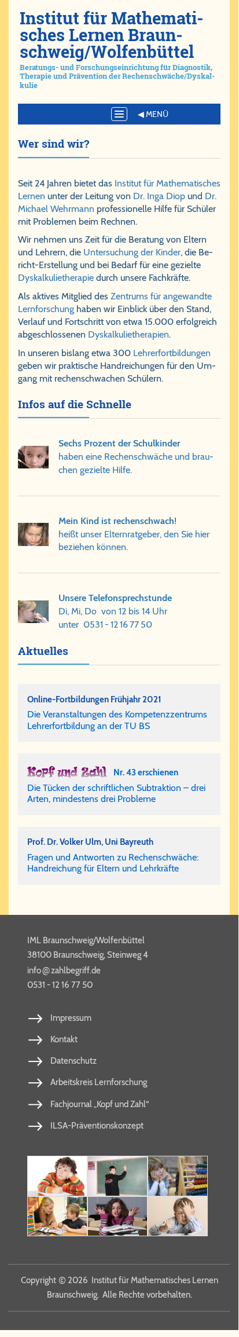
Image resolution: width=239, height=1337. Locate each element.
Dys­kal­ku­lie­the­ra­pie (56, 277)
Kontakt (64, 1039)
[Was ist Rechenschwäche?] (117, 1176)
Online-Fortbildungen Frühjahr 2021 (94, 699)
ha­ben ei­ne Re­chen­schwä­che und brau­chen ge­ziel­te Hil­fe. (136, 456)
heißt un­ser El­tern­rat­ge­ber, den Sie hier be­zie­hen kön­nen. (133, 534)
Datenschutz (73, 1061)
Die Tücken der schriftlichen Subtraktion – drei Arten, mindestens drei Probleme (116, 793)
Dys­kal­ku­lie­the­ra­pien (128, 334)
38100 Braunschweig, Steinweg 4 (87, 955)
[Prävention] (57, 1176)
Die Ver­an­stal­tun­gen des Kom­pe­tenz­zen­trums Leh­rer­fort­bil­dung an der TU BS (117, 720)
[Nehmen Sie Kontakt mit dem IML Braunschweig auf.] (33, 611)
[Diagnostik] (178, 1176)
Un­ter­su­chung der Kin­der (132, 252)
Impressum (70, 1018)
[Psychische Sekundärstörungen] (178, 1216)
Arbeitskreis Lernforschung (98, 1082)
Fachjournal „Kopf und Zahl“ (99, 1104)
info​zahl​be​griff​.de (64, 970)
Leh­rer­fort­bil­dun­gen (172, 352)
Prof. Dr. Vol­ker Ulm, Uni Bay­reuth (90, 841)
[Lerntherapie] (57, 1216)
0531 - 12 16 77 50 (117, 624)
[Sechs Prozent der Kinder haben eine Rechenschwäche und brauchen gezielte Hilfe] (33, 457)
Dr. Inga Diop (159, 196)
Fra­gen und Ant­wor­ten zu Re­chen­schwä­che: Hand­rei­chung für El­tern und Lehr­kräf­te (112, 863)
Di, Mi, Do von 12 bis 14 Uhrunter (115, 611)
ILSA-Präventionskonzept (97, 1125)
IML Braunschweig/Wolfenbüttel (86, 940)
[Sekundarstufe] (117, 1216)
